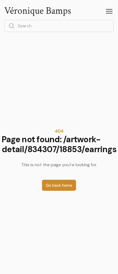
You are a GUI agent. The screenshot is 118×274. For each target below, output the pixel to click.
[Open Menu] (109, 11)
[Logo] (37, 11)
